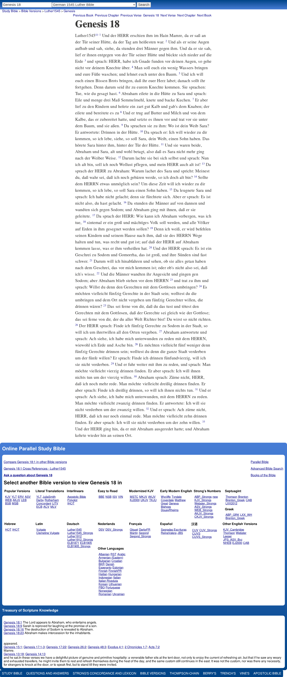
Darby (40, 500)
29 (112, 363)
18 (84, 221)
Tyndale (177, 496)
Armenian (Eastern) (111, 557)
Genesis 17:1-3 (34, 647)
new (215, 496)
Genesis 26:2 (77, 647)
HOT (8, 529)
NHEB (227, 543)
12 (119, 157)
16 (125, 202)
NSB (108, 496)
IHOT (70, 503)
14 (195, 176)
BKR (102, 564)
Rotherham (52, 500)
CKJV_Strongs (203, 516)
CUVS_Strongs (202, 537)
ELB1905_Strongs (78, 546)
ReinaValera (168, 533)
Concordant (43, 503)
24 (200, 286)
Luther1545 (74, 529)
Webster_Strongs (205, 503)
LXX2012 (231, 503)
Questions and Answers (47, 673)
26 (76, 325)
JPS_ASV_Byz (232, 539)
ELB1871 (73, 543)
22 (98, 273)
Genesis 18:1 (13, 622)
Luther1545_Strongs (80, 533)
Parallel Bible (260, 462)
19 (151, 228)
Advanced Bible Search (267, 468)
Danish (110, 564)
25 (104, 305)
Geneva (174, 503)
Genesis (69, 11)
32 (147, 408)
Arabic (121, 554)
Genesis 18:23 (14, 633)
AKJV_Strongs (203, 513)
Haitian (103, 574)
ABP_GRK (232, 514)
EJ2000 (237, 543)
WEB (8, 500)
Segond (144, 533)
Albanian (104, 554)
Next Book (204, 15)
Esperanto (105, 567)
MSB (15, 503)
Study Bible (10, 11)
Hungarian (114, 574)
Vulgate (41, 529)
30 (135, 376)
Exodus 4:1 (115, 647)
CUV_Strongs (208, 530)
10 (141, 131)
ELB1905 (86, 543)
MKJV (143, 496)
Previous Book (83, 15)
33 (203, 421)
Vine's (245, 673)
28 (136, 344)
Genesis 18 (151, 15)
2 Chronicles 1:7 (136, 647)
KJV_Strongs (202, 500)
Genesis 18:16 (14, 629)
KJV (8, 496)
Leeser (227, 536)
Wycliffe (166, 496)
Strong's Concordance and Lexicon (104, 673)
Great (164, 503)
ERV (21, 496)
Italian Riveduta (108, 580)
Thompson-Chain (184, 673)
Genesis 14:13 (35, 654)
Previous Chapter (107, 15)
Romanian (105, 594)
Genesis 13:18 (14, 654)
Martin (134, 533)
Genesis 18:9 (13, 626)
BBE (101, 496)
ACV (46, 506)
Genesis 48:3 (97, 647)
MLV (53, 506)
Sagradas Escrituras (173, 529)
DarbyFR (144, 529)
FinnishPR (115, 571)
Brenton (243, 496)
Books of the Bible (263, 475)
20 (150, 247)
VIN (120, 496)
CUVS (196, 533)
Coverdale (167, 500)
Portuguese (113, 587)
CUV (195, 530)
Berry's (209, 673)
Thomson (231, 496)
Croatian (116, 561)
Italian (117, 577)
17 (93, 215)
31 (196, 389)
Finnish (103, 571)
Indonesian (105, 577)
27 (160, 331)
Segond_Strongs (140, 536)
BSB (8, 503)
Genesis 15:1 (13, 647)
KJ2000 (135, 500)
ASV (28, 496)
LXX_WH (246, 514)
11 (162, 144)
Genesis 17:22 (56, 647)
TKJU (153, 500)
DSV (101, 529)
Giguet (134, 529)
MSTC (134, 496)
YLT (14, 496)
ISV (114, 496)
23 (171, 279)
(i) (96, 34)
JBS (180, 533)
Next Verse (168, 15)
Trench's (228, 673)
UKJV (144, 500)
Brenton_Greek (235, 500)
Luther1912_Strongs (80, 539)
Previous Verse (131, 15)
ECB (39, 506)
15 (170, 189)
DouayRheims (169, 510)
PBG (102, 587)
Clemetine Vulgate (47, 533)
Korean (103, 584)
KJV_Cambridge (233, 529)
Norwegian (105, 590)
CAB (249, 500)
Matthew (180, 500)
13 (203, 163)
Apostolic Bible (267, 673)
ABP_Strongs (203, 496)
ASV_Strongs (203, 506)
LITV (55, 503)
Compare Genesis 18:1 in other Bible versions (35, 462)
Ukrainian (118, 594)
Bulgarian (105, 561)
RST (113, 554)
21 (91, 260)
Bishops (166, 506)
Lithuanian (115, 584)
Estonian (117, 567)
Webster (241, 533)
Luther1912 (74, 536)
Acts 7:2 (154, 647)
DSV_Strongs (114, 529)
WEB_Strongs (203, 510)
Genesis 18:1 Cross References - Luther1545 (35, 468)
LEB (24, 500)
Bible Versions (31, 11)
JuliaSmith (49, 496)
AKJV (16, 500)
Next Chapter (186, 15)
